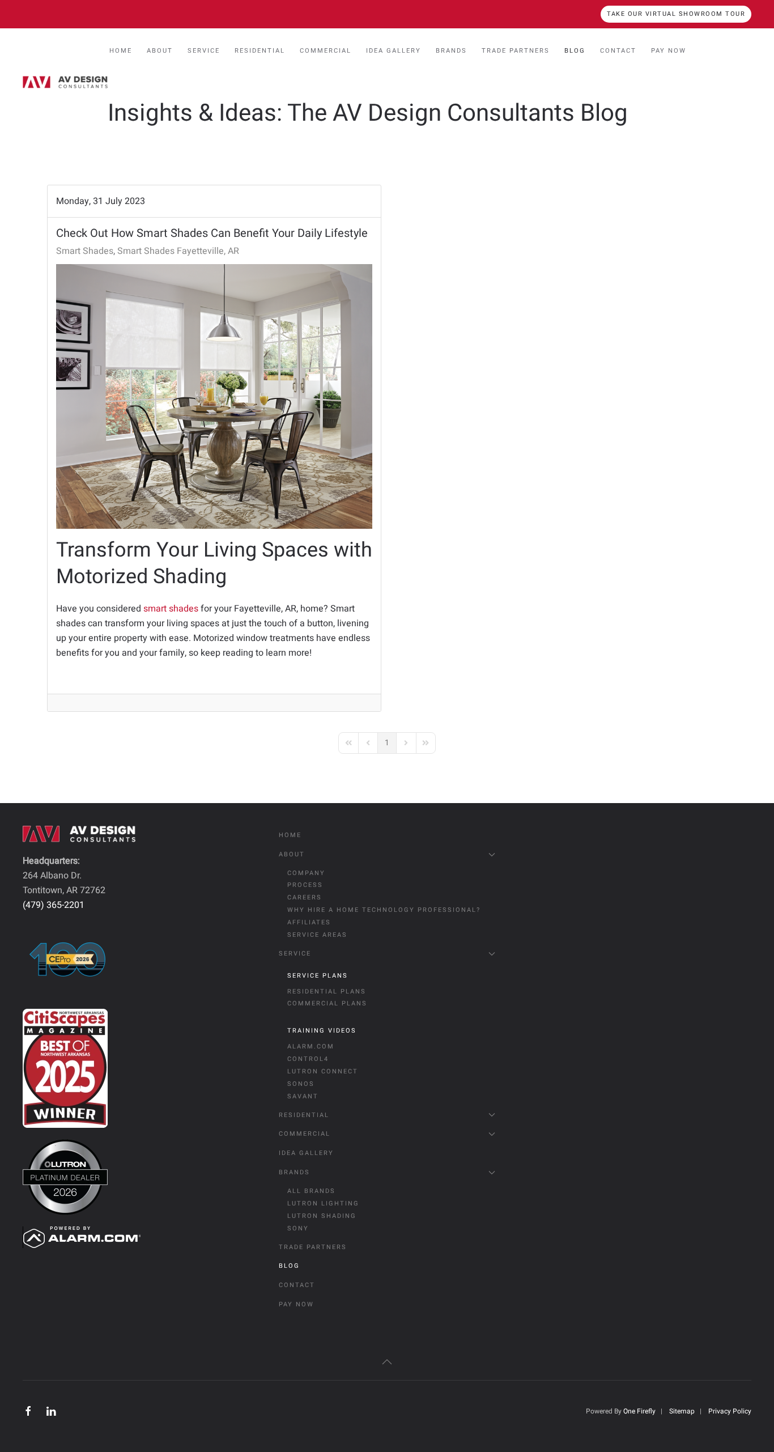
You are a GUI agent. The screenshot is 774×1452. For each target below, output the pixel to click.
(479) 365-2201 (53, 905)
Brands (294, 1172)
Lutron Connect (322, 1071)
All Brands (311, 1191)
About (292, 854)
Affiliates (309, 922)
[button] (387, 1362)
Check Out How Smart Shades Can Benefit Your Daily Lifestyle (212, 233)
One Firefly (639, 1411)
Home (120, 51)
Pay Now (668, 51)
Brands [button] (451, 51)
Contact (618, 51)
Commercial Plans (327, 1003)
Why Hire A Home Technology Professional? (383, 910)
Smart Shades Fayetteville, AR (178, 251)
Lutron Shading (321, 1216)
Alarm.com (310, 1046)
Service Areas (317, 935)
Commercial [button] (325, 51)
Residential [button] (260, 51)
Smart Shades (84, 251)
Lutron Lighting (323, 1203)
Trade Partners (516, 51)
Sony (298, 1228)
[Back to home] (65, 82)
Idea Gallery (393, 51)
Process (305, 885)
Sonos (300, 1084)
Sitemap (682, 1411)
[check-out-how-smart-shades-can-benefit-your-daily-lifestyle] (214, 396)
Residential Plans (326, 991)
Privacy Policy (729, 1411)
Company (306, 873)
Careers (304, 897)
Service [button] (204, 51)
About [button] (160, 51)
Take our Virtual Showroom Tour (676, 14)
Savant (302, 1096)
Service (295, 953)
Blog (574, 51)
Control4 (308, 1059)
